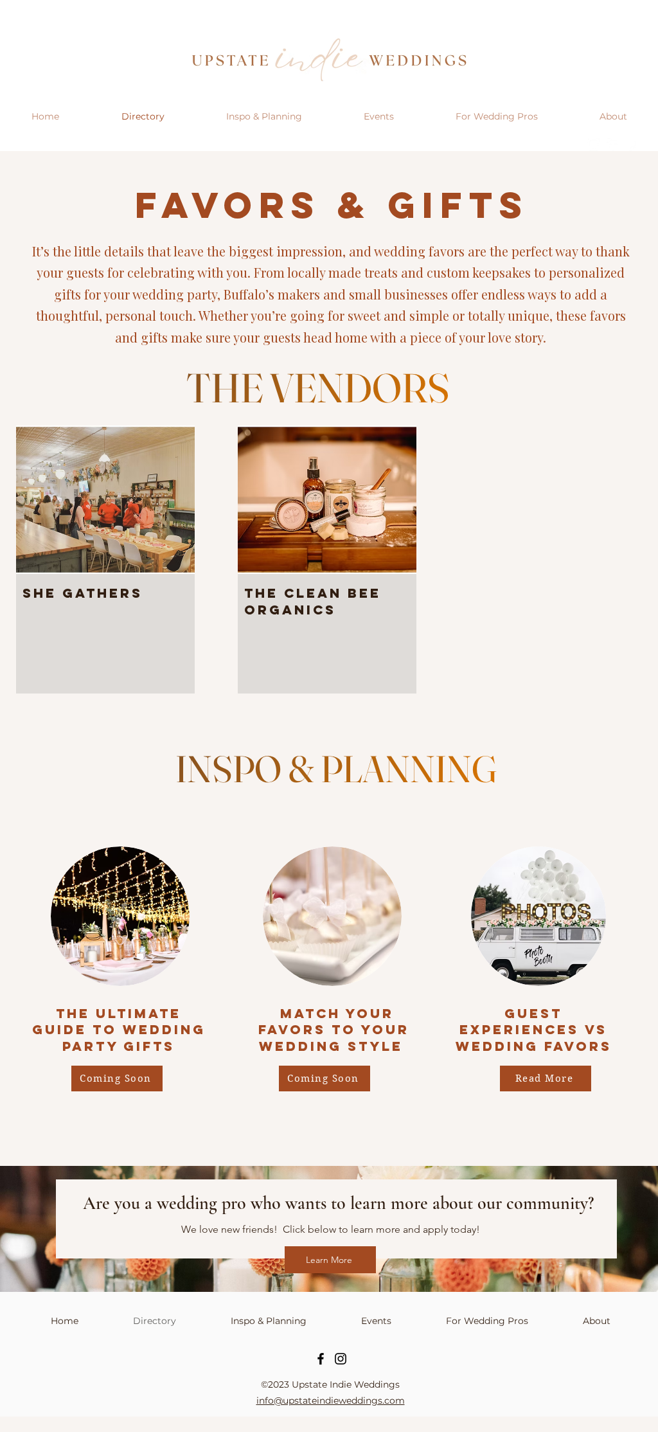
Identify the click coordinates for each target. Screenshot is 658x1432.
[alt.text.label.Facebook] (613, 144)
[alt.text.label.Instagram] (593, 144)
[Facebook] (320, 1358)
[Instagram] (340, 1358)
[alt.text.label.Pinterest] (632, 144)
